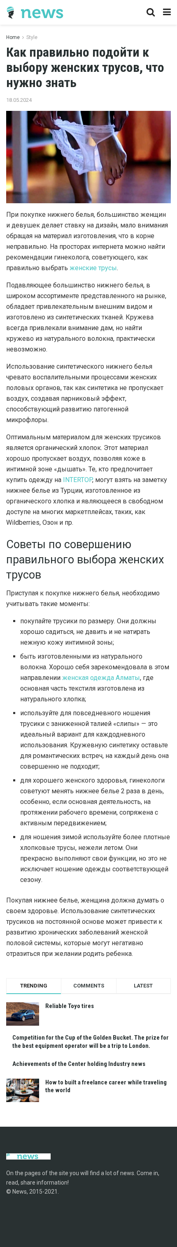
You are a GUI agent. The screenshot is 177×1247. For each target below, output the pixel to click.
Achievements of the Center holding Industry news (78, 1064)
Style (31, 37)
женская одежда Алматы (101, 678)
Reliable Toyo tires (69, 1006)
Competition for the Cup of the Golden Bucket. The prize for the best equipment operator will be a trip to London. (90, 1042)
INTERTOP (77, 480)
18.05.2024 (19, 100)
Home (13, 37)
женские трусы (93, 268)
